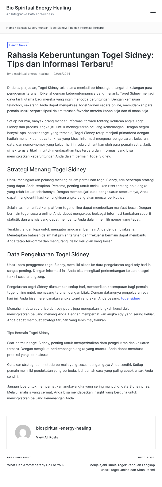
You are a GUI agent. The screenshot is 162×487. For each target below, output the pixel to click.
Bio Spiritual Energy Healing (38, 8)
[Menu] (153, 11)
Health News (18, 45)
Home (10, 27)
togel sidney (131, 298)
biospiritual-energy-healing (63, 428)
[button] (47, 437)
